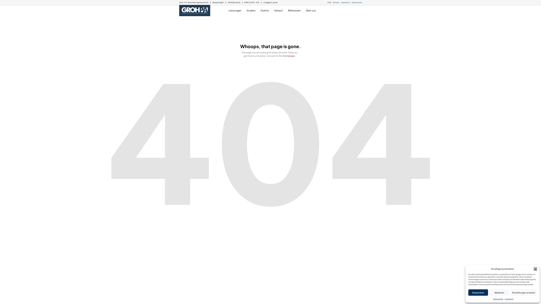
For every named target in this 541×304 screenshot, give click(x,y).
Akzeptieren (478, 292)
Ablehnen (499, 292)
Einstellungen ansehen (523, 292)
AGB (329, 2)
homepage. (289, 55)
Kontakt (336, 2)
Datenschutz (498, 299)
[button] (535, 268)
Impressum (509, 299)
